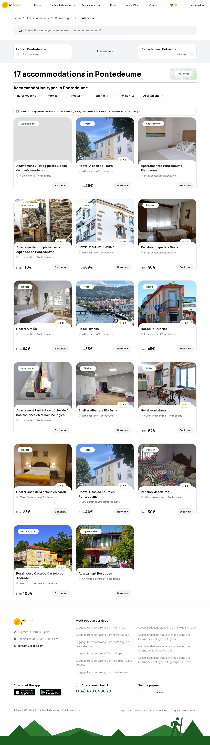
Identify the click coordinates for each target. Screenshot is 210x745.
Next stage (181, 54)
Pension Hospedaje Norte (159, 247)
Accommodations (91, 5)
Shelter (102, 95)
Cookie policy (162, 710)
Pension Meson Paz (155, 492)
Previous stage (31, 54)
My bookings (198, 5)
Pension (126, 95)
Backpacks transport (61, 5)
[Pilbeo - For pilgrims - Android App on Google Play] (50, 696)
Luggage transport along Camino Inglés (99, 653)
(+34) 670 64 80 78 (93, 691)
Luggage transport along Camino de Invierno (102, 672)
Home (37, 5)
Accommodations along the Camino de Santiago (167, 627)
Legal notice (126, 710)
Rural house (26, 95)
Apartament (153, 95)
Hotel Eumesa (89, 329)
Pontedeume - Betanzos (158, 49)
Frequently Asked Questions (184, 710)
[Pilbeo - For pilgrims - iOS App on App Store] (24, 696)
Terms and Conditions (144, 710)
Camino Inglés (64, 18)
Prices (113, 5)
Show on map (183, 73)
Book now (60, 185)
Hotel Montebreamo (155, 410)
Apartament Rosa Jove (95, 573)
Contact (153, 5)
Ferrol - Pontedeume (31, 49)
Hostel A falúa (26, 329)
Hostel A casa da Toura (96, 166)
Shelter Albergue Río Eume (98, 410)
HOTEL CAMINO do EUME (96, 247)
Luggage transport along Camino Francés (101, 627)
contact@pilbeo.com (30, 646)
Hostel (77, 95)
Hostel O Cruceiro (154, 329)
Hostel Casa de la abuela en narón (41, 492)
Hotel (52, 95)
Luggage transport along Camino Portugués (102, 635)
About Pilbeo (133, 5)
